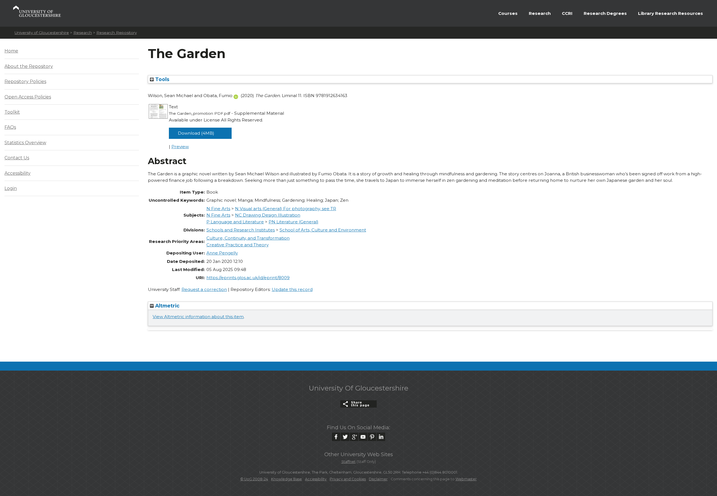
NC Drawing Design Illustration (267, 215)
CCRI (567, 13)
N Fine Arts (218, 208)
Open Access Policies (27, 97)
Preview (180, 146)
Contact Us (16, 157)
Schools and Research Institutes (240, 230)
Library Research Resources (670, 13)
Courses (508, 13)
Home (11, 51)
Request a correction (204, 289)
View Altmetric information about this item (198, 316)
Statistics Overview (25, 142)
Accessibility (17, 173)
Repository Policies (25, 81)
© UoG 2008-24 (254, 479)
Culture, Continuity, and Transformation (248, 238)
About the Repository (28, 66)
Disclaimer (378, 479)
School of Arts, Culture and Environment (323, 230)
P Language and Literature (235, 221)
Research (540, 13)
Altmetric (167, 306)
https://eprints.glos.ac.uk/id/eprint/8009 (248, 277)
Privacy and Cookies (348, 479)
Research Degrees (605, 13)
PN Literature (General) (293, 221)
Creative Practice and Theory (237, 244)
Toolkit (12, 112)
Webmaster (466, 479)
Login (10, 188)
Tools (161, 79)
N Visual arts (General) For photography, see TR (285, 208)
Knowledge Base (286, 479)
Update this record (292, 289)
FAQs (10, 127)
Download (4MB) (196, 133)
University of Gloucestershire (42, 32)
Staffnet (348, 462)
